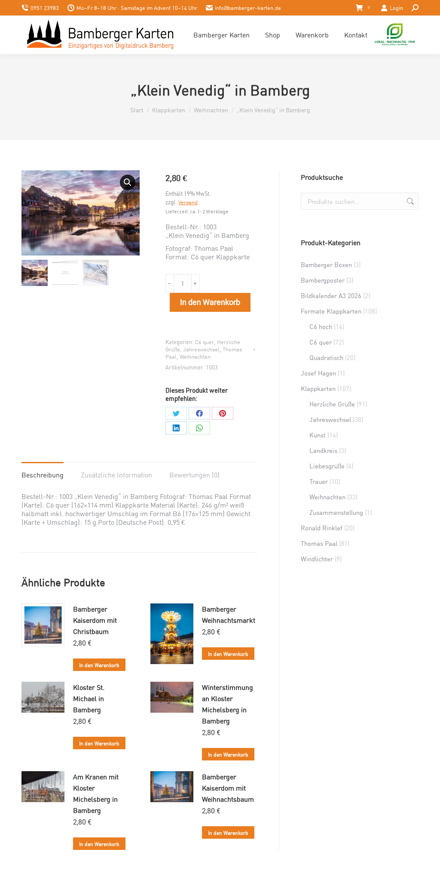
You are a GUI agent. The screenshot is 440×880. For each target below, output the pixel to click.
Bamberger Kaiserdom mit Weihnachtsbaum (228, 787)
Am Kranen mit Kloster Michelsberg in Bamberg (96, 793)
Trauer (318, 481)
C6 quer (204, 341)
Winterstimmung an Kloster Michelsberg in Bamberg (227, 704)
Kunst (317, 435)
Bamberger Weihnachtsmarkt (228, 614)
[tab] (42, 470)
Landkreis (323, 450)
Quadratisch (326, 357)
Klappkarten (318, 388)
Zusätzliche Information (116, 475)
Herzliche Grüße (332, 404)
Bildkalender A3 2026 (331, 295)
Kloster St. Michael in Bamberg (88, 698)
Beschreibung (42, 475)
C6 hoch (320, 326)
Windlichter (317, 559)
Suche (409, 201)
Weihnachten (195, 356)
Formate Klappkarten (331, 311)
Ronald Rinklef (321, 528)
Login (396, 7)
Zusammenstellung (336, 512)
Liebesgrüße (327, 466)
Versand (188, 202)
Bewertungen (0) (194, 475)
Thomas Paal (319, 543)
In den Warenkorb (210, 302)
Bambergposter (323, 280)
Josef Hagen (318, 373)
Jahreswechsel (201, 349)
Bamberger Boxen (326, 264)
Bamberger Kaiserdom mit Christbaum (95, 620)
